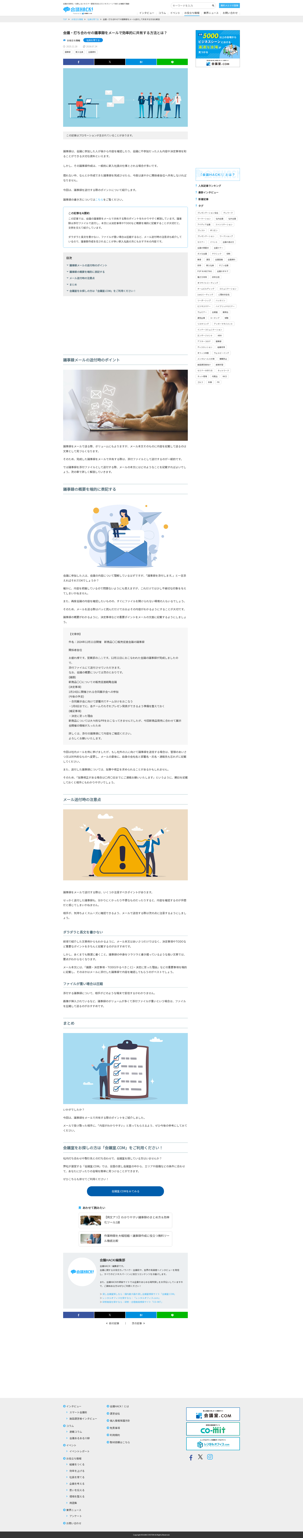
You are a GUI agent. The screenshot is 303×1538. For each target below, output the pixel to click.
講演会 (225, 312)
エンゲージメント (205, 335)
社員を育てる (93, 19)
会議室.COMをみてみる (126, 1191)
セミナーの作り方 (205, 370)
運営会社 (115, 1413)
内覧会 (215, 376)
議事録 (68, 52)
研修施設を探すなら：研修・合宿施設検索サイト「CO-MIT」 (132, 1301)
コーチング (215, 318)
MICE (225, 376)
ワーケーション (204, 218)
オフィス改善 (203, 353)
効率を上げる (77, 1471)
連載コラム (75, 1431)
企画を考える (77, 1483)
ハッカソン (220, 300)
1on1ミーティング (205, 294)
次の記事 (137, 1323)
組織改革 (221, 347)
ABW (220, 335)
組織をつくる (77, 1464)
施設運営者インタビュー (83, 1418)
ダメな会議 (202, 253)
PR (218, 382)
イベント (175, 13)
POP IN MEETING (204, 271)
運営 (208, 259)
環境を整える (77, 1496)
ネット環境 (202, 376)
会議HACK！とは (119, 1406)
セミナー (201, 242)
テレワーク (228, 212)
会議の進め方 (228, 242)
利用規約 (115, 1435)
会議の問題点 (203, 247)
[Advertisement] (125, 323)
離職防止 (223, 358)
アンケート (75, 1516)
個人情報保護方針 (120, 1420)
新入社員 (79, 52)
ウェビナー (202, 312)
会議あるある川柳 (79, 1438)
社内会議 (219, 218)
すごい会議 (223, 265)
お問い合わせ (230, 13)
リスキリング (203, 323)
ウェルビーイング (221, 353)
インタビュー (146, 13)
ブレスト (201, 230)
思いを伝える (77, 1490)
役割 (228, 253)
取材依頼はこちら (120, 1442)
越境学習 (219, 364)
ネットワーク (223, 370)
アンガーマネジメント (223, 323)
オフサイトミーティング (207, 282)
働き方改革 (202, 277)
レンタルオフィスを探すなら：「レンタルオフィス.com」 (131, 1297)
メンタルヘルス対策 (205, 358)
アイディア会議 (203, 224)
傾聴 (226, 318)
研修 (199, 265)
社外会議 (232, 218)
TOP (65, 19)
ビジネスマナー (204, 306)
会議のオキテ (222, 271)
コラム (162, 13)
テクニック (216, 253)
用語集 (73, 1503)
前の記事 (114, 1323)
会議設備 (219, 259)
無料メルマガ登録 (229, 5)
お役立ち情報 (191, 13)
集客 (199, 259)
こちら (99, 199)
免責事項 (115, 1428)
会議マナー (218, 247)
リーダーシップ (204, 300)
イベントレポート (79, 1451)
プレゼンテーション (205, 236)
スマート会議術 (78, 1412)
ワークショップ (226, 236)
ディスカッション (204, 347)
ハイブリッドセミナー (225, 306)
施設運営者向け (204, 364)
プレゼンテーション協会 (207, 212)
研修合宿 (216, 277)
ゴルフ (200, 382)
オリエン (214, 230)
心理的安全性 (224, 294)
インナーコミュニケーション (209, 329)
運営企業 (201, 318)
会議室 (215, 312)
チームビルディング (205, 288)
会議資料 (92, 52)
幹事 (210, 382)
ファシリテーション (223, 224)
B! (141, 62)
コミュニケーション (227, 288)
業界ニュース (211, 13)
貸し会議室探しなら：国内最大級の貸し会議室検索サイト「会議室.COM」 (139, 1294)
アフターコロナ (204, 341)
